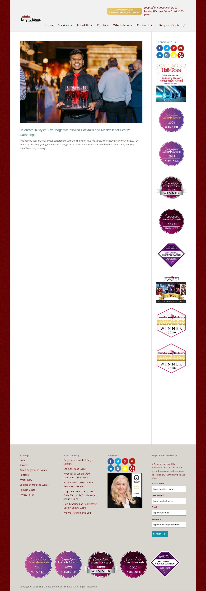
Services (63, 25)
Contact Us (144, 25)
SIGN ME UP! (159, 534)
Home (49, 25)
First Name (158, 483)
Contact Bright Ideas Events (34, 484)
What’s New (121, 25)
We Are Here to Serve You (77, 512)
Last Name (158, 495)
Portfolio (103, 25)
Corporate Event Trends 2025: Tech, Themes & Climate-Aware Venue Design (80, 495)
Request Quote (169, 25)
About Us (83, 25)
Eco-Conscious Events (75, 468)
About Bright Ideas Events (33, 469)
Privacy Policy (27, 494)
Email (155, 507)
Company (156, 518)
